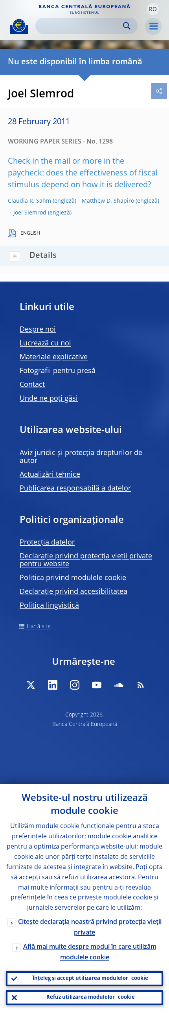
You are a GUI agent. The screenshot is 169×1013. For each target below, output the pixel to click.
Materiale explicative (54, 357)
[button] (153, 9)
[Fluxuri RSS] (140, 684)
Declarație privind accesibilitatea (73, 591)
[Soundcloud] (118, 684)
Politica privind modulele (73, 578)
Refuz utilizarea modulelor (90, 997)
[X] (30, 684)
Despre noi (38, 329)
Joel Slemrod (29, 213)
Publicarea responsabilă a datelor (75, 488)
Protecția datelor (47, 542)
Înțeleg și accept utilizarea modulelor (90, 978)
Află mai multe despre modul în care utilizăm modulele (89, 952)
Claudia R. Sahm (29, 201)
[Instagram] (74, 684)
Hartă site (39, 626)
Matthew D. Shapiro (108, 201)
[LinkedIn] (52, 684)
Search (126, 26)
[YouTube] (96, 684)
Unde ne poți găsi (49, 398)
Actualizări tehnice (50, 474)
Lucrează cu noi (45, 343)
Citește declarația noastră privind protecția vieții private (90, 927)
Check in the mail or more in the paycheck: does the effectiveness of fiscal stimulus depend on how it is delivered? (83, 173)
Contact (32, 384)
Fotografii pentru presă (58, 371)
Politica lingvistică (49, 605)
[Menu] (153, 26)
